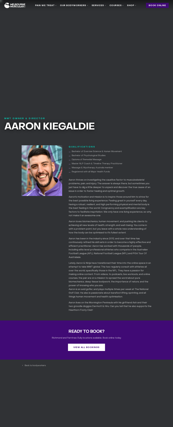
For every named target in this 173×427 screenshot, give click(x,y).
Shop (130, 5)
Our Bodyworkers (73, 5)
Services (98, 5)
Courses (115, 5)
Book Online (157, 5)
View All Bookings (86, 347)
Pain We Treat (45, 5)
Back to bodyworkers (35, 365)
